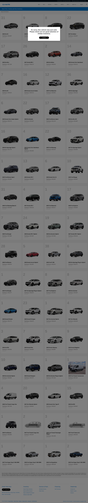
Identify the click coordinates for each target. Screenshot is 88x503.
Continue (44, 37)
